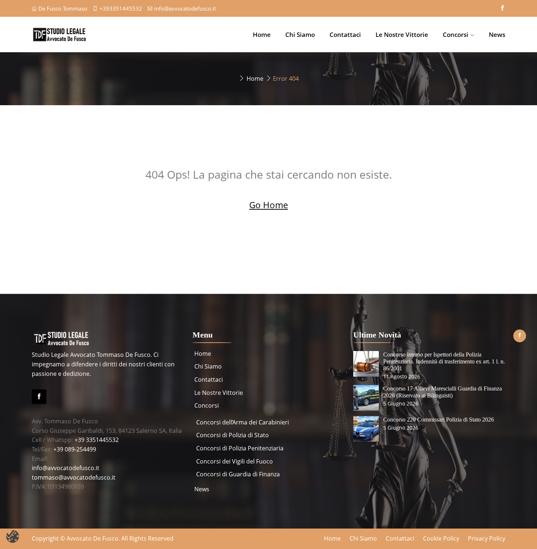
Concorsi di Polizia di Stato (232, 435)
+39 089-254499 (74, 449)
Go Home (268, 205)
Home (262, 34)
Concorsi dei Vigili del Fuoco (234, 461)
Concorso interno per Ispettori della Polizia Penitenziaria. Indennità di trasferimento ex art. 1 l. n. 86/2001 (444, 361)
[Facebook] (39, 396)
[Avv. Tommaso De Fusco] (88, 34)
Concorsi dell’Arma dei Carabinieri (242, 422)
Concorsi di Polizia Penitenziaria (239, 448)
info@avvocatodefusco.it (185, 8)
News (497, 34)
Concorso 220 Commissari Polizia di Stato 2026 (438, 419)
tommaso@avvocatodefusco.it (73, 477)
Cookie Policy (441, 538)
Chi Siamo (300, 34)
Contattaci (345, 34)
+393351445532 (120, 8)
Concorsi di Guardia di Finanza (238, 474)
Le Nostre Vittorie (402, 34)
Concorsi (455, 34)
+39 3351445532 (97, 440)
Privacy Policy (486, 538)
